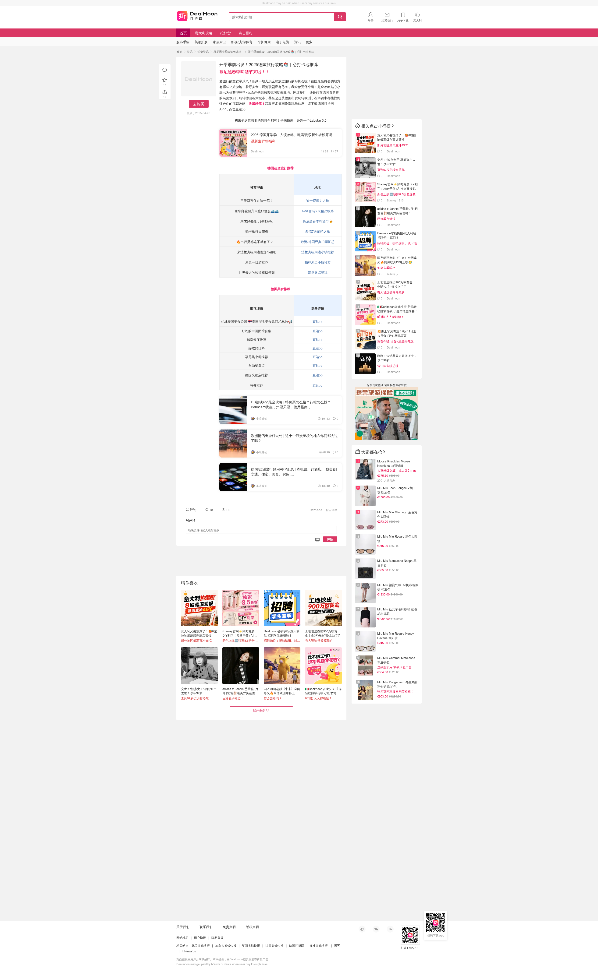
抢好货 (225, 32)
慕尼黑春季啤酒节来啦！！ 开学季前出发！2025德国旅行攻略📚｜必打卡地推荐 (264, 51)
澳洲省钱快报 (319, 945)
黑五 (337, 945)
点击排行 (246, 32)
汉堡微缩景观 (317, 272)
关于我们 (182, 926)
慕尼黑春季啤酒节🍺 (318, 221)
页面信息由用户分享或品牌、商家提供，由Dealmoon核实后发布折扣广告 (222, 959)
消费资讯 (203, 51)
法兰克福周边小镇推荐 (317, 252)
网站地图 (182, 937)
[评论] (165, 70)
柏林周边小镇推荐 (318, 262)
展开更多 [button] (259, 710)
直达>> (318, 321)
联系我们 (206, 926)
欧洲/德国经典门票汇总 (318, 241)
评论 (330, 539)
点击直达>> (237, 109)
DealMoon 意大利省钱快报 (197, 16)
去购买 (198, 103)
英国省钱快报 (251, 945)
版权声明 (252, 926)
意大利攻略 (203, 32)
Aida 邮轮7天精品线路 (318, 210)
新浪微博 (362, 929)
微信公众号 (376, 929)
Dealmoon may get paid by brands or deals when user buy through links (221, 964)
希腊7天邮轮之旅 (317, 231)
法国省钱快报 (274, 945)
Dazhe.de (316, 510)
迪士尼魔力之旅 (317, 200)
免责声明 (229, 926)
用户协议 (200, 937)
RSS (390, 929)
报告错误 (331, 510)
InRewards (189, 951)
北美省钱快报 (201, 945)
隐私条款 (217, 937)
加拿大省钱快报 (225, 945)
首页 (183, 32)
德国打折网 (296, 945)
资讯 (189, 51)
